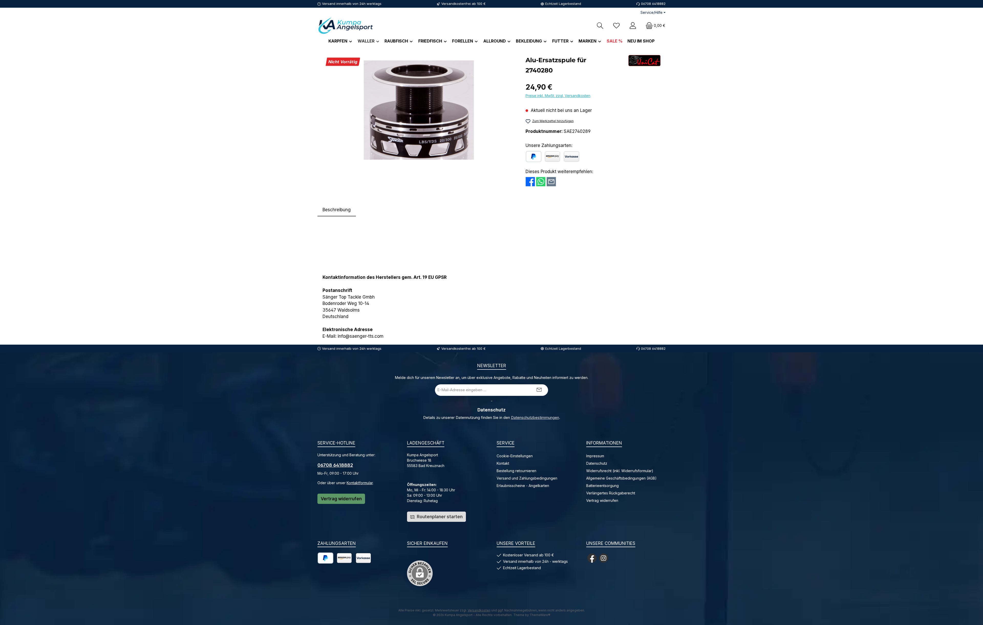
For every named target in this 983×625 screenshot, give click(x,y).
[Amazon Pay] (552, 156)
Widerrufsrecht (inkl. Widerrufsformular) (619, 471)
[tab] (336, 210)
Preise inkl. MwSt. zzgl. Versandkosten (558, 95)
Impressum (595, 456)
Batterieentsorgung (602, 485)
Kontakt (503, 463)
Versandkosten (479, 610)
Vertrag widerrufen (341, 498)
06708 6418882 (335, 465)
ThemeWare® (540, 615)
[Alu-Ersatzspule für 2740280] (419, 110)
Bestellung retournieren (516, 471)
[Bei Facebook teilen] (530, 181)
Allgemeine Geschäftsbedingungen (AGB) (621, 478)
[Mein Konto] (633, 25)
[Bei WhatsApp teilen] (541, 181)
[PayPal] (534, 156)
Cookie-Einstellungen (515, 456)
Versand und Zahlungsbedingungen (527, 478)
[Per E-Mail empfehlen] (551, 181)
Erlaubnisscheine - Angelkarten (523, 485)
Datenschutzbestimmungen (535, 417)
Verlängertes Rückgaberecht (610, 493)
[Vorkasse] (571, 156)
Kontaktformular (360, 483)
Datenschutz (596, 463)
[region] (418, 110)
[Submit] (539, 390)
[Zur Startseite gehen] (345, 25)
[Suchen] (600, 25)
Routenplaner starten (439, 516)
